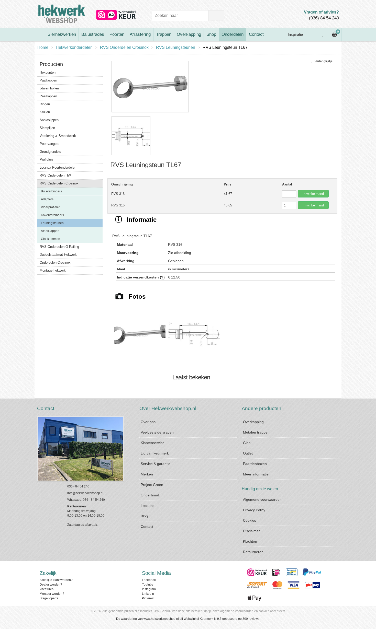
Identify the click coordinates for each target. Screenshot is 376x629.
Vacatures (46, 589)
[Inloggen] (311, 34)
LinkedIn (148, 594)
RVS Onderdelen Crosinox (124, 47)
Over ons (148, 422)
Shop (211, 34)
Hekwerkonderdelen (74, 47)
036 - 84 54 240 (78, 486)
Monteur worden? (52, 594)
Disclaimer (251, 531)
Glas (246, 443)
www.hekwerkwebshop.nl (161, 619)
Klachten (250, 541)
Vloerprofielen (51, 207)
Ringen (45, 104)
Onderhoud (150, 495)
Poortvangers (49, 144)
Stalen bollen (49, 88)
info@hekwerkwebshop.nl (85, 493)
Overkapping (189, 34)
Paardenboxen (255, 464)
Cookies (249, 520)
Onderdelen (233, 34)
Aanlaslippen (49, 120)
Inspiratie (295, 34)
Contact (256, 34)
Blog (144, 516)
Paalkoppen (48, 80)
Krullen (45, 112)
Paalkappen (48, 96)
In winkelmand (313, 194)
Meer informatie (256, 474)
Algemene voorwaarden (262, 499)
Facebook (149, 580)
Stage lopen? (49, 598)
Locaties (147, 506)
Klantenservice (152, 443)
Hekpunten (48, 72)
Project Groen (152, 485)
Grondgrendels (50, 152)
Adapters (47, 199)
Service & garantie (155, 464)
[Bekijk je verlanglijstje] (322, 34)
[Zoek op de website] (216, 15)
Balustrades (92, 34)
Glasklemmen (50, 239)
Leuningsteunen (52, 223)
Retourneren (253, 552)
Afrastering (140, 34)
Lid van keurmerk (155, 453)
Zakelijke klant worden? (56, 580)
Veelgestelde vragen (157, 432)
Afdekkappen (50, 231)
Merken (147, 474)
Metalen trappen (256, 432)
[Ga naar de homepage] (40, 34)
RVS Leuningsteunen (175, 47)
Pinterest (148, 598)
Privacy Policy (254, 510)
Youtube (147, 584)
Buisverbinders (51, 191)
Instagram (149, 589)
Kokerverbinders (52, 215)
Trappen (163, 34)
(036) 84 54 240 (324, 18)
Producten (51, 64)
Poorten (116, 34)
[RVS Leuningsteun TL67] (150, 112)
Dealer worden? (51, 584)
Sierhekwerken (62, 34)
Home (42, 47)
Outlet (248, 453)
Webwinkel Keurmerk (198, 619)
